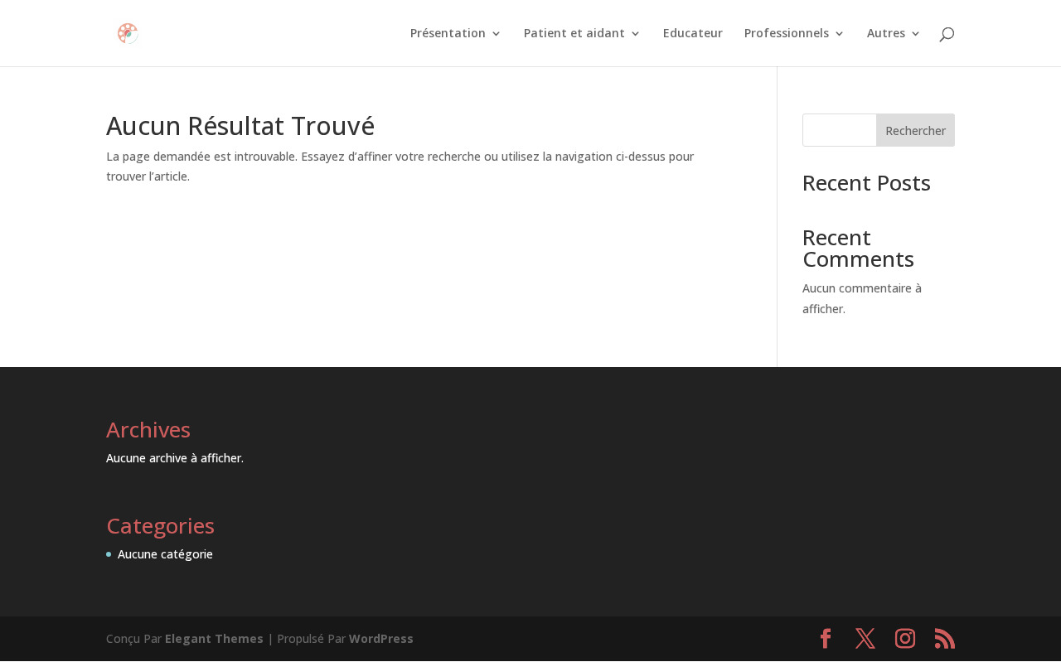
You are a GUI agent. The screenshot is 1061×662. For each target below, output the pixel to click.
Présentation (448, 34)
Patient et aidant (574, 34)
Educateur (693, 34)
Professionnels (786, 34)
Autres (886, 34)
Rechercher (915, 130)
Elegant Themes (214, 638)
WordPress (381, 638)
